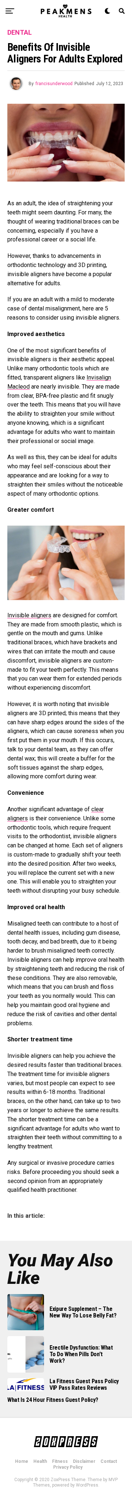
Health (40, 1461)
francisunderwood (54, 83)
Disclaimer (84, 1461)
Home (21, 1461)
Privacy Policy (67, 1467)
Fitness (60, 1461)
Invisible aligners (29, 615)
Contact (108, 1461)
